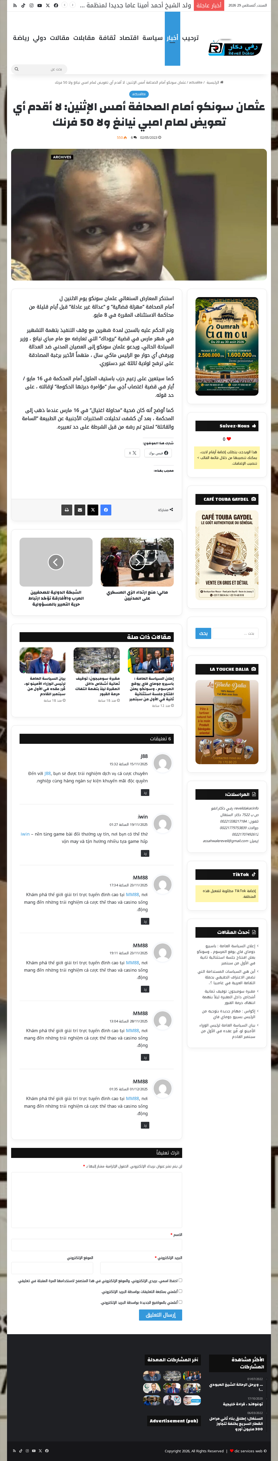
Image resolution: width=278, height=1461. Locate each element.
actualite (196, 82)
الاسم (176, 1234)
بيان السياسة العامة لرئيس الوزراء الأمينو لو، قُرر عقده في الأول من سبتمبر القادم (44, 686)
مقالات (60, 37)
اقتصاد (129, 37)
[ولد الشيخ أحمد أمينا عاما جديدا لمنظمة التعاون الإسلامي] (152, 1388)
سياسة (153, 37)
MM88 (140, 877)
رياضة (21, 37)
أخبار (172, 37)
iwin (143, 816)
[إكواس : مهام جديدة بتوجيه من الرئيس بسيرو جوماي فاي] (192, 1388)
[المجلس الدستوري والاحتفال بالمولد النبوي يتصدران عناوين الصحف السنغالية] (192, 1400)
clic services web (249, 1451)
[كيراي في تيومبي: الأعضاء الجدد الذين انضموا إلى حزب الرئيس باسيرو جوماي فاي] (172, 1400)
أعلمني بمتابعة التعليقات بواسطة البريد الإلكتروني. (139, 1291)
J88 (144, 756)
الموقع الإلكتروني (80, 1257)
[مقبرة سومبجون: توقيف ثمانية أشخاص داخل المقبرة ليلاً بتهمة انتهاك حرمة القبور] (97, 660)
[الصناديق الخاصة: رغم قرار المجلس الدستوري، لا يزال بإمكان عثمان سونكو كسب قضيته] (152, 1400)
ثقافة (107, 37)
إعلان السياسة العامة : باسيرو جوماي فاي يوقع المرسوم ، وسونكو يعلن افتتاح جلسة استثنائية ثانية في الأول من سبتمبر (151, 689)
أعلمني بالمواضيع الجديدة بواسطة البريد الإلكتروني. (139, 1302)
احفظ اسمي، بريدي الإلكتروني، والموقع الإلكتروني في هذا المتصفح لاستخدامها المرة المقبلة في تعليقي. (98, 1280)
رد (145, 792)
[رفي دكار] (236, 46)
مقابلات (84, 37)
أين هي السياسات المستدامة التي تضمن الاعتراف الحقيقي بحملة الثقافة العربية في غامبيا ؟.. (226, 977)
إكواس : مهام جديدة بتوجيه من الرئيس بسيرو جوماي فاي (228, 1014)
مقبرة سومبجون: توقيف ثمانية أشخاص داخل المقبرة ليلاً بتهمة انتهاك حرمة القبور (97, 686)
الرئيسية (213, 82)
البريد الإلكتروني (168, 1257)
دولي (39, 37)
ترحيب (190, 37)
